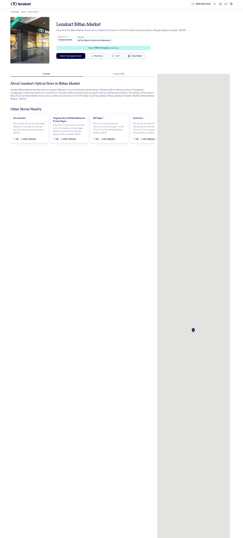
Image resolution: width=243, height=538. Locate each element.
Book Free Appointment (70, 56)
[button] (194, 330)
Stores (23, 12)
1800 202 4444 (203, 4)
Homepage (14, 12)
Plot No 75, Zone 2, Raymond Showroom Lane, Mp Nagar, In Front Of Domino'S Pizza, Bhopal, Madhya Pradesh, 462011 (108, 128)
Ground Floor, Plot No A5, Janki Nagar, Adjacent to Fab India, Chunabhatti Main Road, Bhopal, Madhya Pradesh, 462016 (29, 128)
